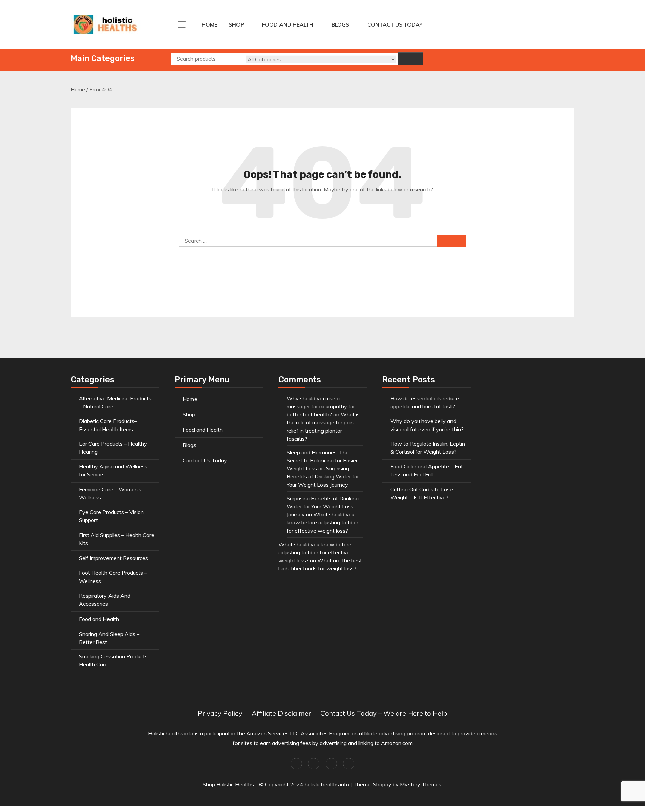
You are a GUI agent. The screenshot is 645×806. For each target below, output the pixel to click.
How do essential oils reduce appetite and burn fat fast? (424, 402)
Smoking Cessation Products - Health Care (115, 660)
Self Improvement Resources (113, 558)
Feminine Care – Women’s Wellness (110, 493)
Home (209, 24)
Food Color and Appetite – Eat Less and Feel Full (426, 470)
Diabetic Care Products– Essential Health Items (108, 425)
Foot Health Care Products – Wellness (113, 576)
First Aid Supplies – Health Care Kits (116, 539)
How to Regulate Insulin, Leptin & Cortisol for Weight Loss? (427, 447)
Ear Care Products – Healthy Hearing (113, 447)
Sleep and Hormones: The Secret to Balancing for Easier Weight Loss (322, 460)
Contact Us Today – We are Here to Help (383, 713)
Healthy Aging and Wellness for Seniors (113, 470)
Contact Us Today (395, 24)
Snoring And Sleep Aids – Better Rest (109, 638)
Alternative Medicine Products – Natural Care (115, 402)
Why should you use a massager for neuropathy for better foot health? (321, 406)
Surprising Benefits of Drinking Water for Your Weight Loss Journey (323, 476)
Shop (236, 24)
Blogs (340, 24)
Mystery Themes (420, 784)
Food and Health (287, 24)
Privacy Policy (220, 713)
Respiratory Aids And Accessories (104, 599)
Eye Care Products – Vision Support (111, 516)
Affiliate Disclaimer (281, 713)
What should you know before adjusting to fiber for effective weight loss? (322, 522)
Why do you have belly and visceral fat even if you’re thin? (427, 425)
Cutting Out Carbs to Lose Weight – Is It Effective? (421, 493)
